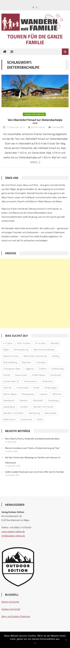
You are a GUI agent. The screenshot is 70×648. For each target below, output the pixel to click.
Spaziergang (9, 406)
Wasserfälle (50, 413)
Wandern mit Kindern (13, 413)
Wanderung (34, 413)
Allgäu (6, 349)
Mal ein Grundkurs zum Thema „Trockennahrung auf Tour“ (32, 448)
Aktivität (55, 343)
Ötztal (40, 419)
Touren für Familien (34, 114)
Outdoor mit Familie (10, 609)
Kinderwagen (50, 387)
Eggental (30, 368)
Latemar (43, 394)
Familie (6, 375)
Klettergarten (28, 394)
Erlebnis (43, 368)
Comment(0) (58, 127)
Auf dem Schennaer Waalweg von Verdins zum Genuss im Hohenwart (32, 460)
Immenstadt (22, 387)
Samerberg (53, 400)
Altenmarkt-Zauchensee (35, 356)
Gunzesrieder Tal (11, 381)
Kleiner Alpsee (10, 394)
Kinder (36, 387)
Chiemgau (41, 362)
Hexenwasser (30, 381)
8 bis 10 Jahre (23, 343)
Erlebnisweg (57, 368)
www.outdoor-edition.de (13, 531)
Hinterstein (47, 381)
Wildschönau (9, 419)
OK (35, 643)
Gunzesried (55, 375)
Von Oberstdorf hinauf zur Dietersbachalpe (35, 120)
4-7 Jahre (7, 343)
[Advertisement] (35, 293)
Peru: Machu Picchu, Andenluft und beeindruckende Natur (32, 438)
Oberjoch (23, 400)
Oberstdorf (38, 400)
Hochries (7, 387)
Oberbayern (8, 400)
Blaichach (26, 362)
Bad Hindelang (10, 362)
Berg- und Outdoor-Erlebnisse (15, 616)
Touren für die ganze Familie (35, 39)
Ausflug (55, 356)
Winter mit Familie (10, 601)
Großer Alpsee (38, 375)
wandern (24, 406)
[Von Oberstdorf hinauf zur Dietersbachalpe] (35, 91)
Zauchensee (26, 419)
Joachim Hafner (38, 127)
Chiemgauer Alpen (12, 368)
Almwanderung (21, 349)
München (57, 394)
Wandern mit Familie (43, 406)
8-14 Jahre (40, 343)
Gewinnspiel (21, 375)
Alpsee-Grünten (11, 356)
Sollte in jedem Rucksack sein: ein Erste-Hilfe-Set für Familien (34, 471)
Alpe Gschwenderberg (43, 349)
